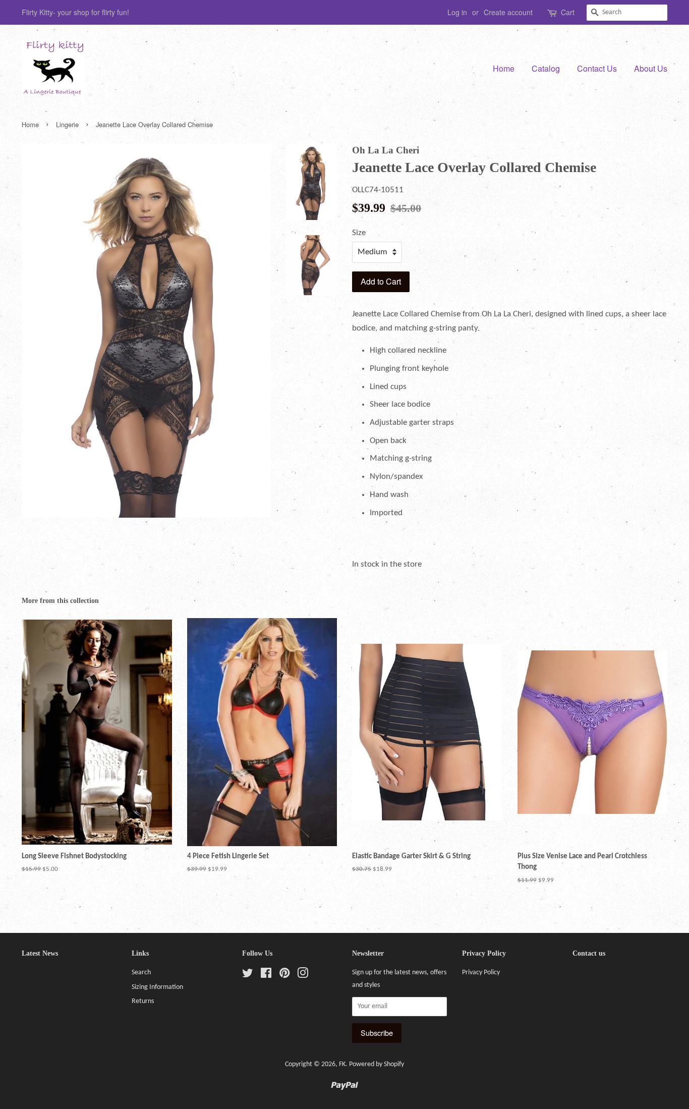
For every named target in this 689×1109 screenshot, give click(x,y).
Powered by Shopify (376, 1064)
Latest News (40, 953)
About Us (650, 68)
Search (141, 972)
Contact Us (597, 68)
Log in (457, 12)
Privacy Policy (481, 972)
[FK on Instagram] (302, 975)
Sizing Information (157, 987)
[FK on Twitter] (247, 975)
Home (503, 68)
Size (359, 233)
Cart (568, 12)
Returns (143, 1001)
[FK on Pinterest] (284, 975)
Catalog (546, 68)
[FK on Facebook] (266, 975)
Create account (508, 12)
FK (342, 1064)
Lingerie (67, 124)
